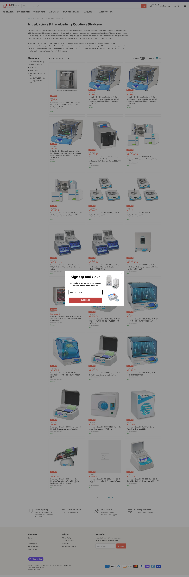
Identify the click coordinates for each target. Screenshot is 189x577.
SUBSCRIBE (85, 300)
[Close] (121, 273)
